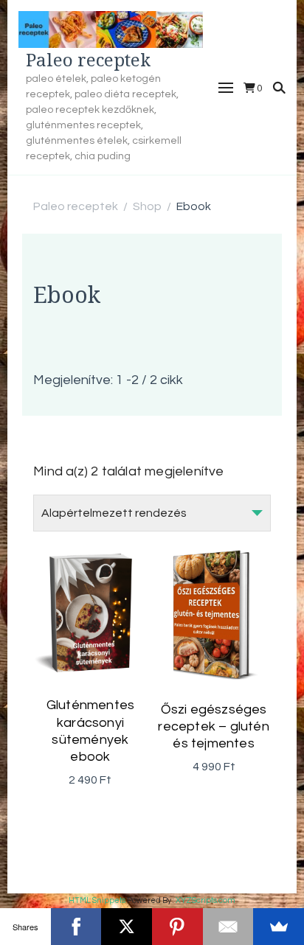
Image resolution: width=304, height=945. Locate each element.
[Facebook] (76, 926)
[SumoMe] (278, 926)
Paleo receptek (88, 59)
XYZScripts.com (205, 900)
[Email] (228, 926)
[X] (126, 926)
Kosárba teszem (90, 630)
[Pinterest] (177, 926)
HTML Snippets (97, 900)
